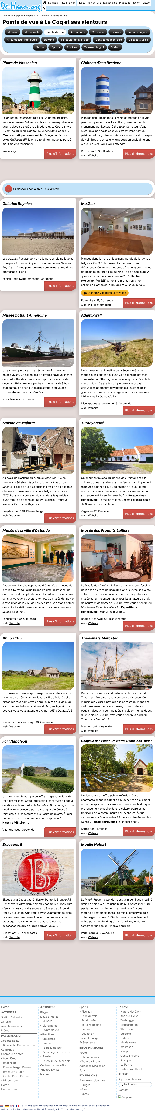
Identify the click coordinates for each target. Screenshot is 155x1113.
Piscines (72, 47)
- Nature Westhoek (130, 1069)
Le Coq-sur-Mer (61, 126)
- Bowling (46, 1056)
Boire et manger (89, 1038)
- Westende (125, 1046)
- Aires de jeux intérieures (56, 1052)
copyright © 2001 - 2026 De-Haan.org (65, 1109)
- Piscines (85, 1011)
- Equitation (86, 1033)
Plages (81, 2)
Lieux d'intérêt (49, 1016)
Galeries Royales (17, 203)
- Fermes (46, 1043)
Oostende (89, 267)
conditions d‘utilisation (10, 1109)
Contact (123, 1089)
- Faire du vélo (88, 1015)
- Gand (83, 1089)
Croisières (98, 32)
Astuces (6, 1021)
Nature (40, 47)
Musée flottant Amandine (24, 315)
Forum (83, 1070)
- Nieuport (124, 1051)
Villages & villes (138, 39)
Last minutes (9, 1089)
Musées (12, 32)
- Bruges (84, 1085)
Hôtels (5, 1085)
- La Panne (125, 1064)
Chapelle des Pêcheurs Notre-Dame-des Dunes (116, 741)
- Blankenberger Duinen (16, 1067)
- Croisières (47, 1038)
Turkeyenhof (92, 423)
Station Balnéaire (11, 1017)
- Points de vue (50, 1029)
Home (5, 1007)
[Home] (44, 3)
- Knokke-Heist (128, 1015)
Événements (110, 2)
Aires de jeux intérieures (22, 39)
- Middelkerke (127, 1042)
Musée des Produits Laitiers (105, 530)
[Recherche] (44, 8)
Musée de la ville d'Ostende (26, 530)
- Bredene (124, 1033)
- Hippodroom (10, 1080)
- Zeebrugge (126, 1020)
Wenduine (112, 899)
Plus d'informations (60, 154)
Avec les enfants (11, 1026)
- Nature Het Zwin (129, 1011)
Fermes (116, 32)
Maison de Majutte (18, 423)
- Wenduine (125, 1029)
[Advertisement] (77, 169)
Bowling (49, 39)
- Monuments (48, 1025)
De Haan (53, 2)
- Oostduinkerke (128, 1055)
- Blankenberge (128, 1024)
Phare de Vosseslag (19, 63)
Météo (146, 2)
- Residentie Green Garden (18, 1045)
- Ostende (124, 1038)
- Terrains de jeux (51, 1047)
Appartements (10, 1040)
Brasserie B (12, 844)
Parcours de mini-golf (75, 39)
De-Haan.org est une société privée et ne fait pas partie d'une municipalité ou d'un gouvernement (65, 1105)
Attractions (78, 32)
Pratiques (124, 2)
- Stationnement (89, 1057)
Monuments (32, 32)
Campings (7, 1049)
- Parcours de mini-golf (55, 1060)
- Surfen (84, 1029)
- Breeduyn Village (12, 1071)
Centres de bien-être (109, 39)
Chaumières (8, 1058)
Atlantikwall (91, 315)
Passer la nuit (67, 2)
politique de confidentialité (34, 1109)
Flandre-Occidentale (92, 1080)
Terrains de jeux (138, 32)
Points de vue (55, 32)
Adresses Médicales (92, 1065)
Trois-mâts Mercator (99, 638)
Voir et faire (94, 2)
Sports (55, 47)
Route (83, 1052)
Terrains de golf (94, 47)
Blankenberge (26, 477)
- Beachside (8, 1062)
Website (93, 155)
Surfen (115, 47)
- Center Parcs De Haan (16, 1076)
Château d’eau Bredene (101, 63)
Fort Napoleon (14, 741)
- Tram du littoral (89, 1061)
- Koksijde (124, 1060)
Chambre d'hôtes (12, 1053)
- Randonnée (87, 1020)
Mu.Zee (88, 203)
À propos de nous (129, 1079)
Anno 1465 (12, 638)
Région (136, 2)
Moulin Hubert (93, 844)
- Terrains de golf (90, 1024)
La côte (123, 1007)
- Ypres (84, 1093)
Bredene (42, 126)
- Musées (46, 1021)
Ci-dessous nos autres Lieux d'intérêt (36, 189)
